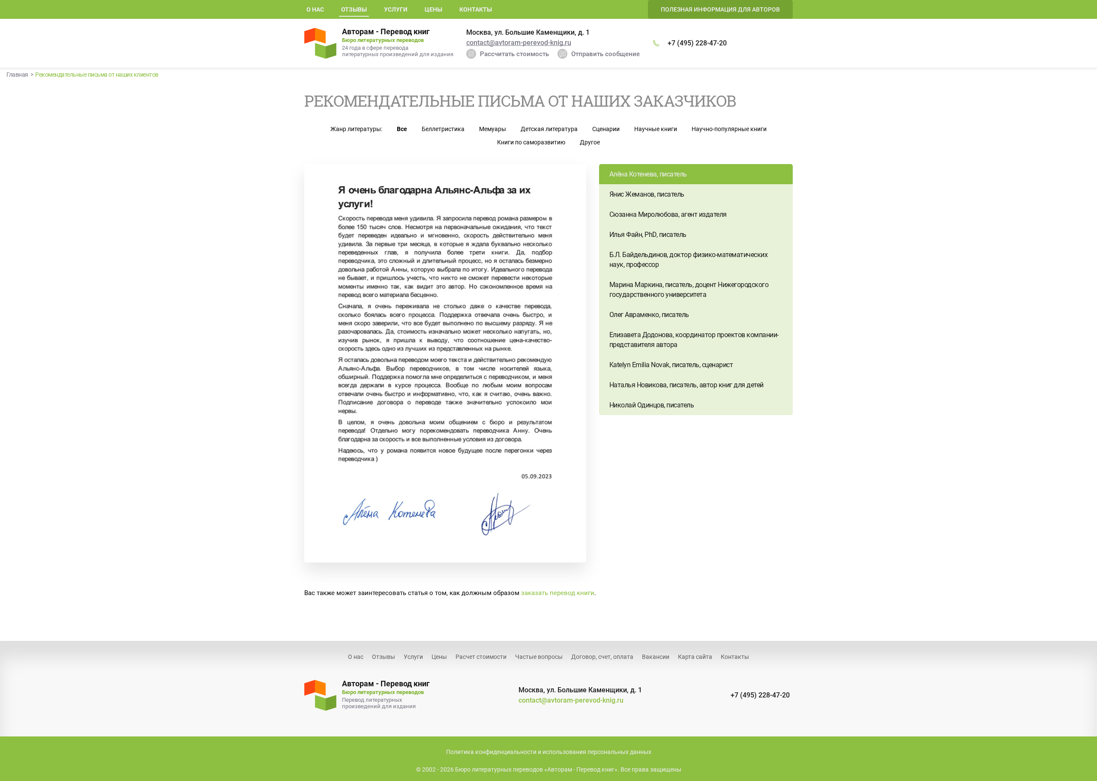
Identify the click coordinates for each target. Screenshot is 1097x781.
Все (402, 129)
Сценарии (606, 129)
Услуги (396, 9)
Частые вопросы (539, 656)
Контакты (475, 9)
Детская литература (549, 129)
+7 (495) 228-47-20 (697, 43)
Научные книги (655, 129)
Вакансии (655, 656)
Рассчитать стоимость (514, 54)
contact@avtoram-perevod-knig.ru (518, 43)
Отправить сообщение (605, 54)
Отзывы (383, 656)
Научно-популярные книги (729, 129)
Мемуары (492, 129)
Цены (433, 9)
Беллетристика (443, 129)
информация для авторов (720, 9)
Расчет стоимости (481, 656)
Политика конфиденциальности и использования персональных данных (548, 751)
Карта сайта (695, 656)
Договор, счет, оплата (602, 656)
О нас (315, 9)
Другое (590, 142)
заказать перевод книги (557, 593)
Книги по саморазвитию (531, 142)
